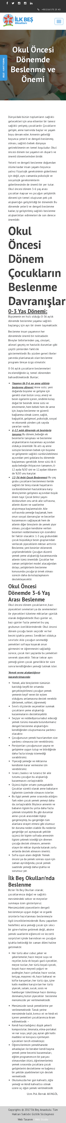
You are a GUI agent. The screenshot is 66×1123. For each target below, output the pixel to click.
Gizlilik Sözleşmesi (43, 1114)
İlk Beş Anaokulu (41, 1109)
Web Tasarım (25, 1119)
